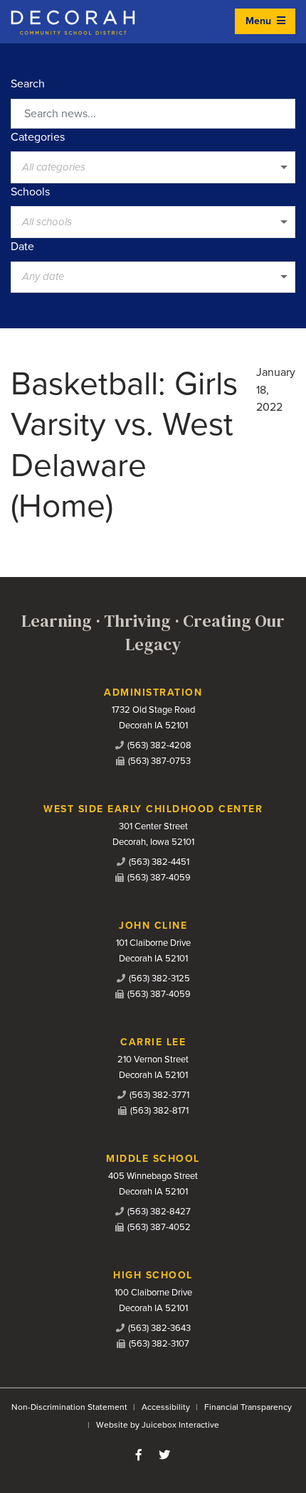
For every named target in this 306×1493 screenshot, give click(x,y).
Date (22, 246)
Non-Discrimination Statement (69, 1407)
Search (28, 84)
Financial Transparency (248, 1407)
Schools (30, 192)
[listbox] (153, 167)
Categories (38, 137)
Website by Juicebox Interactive (157, 1425)
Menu (260, 21)
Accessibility (166, 1407)
